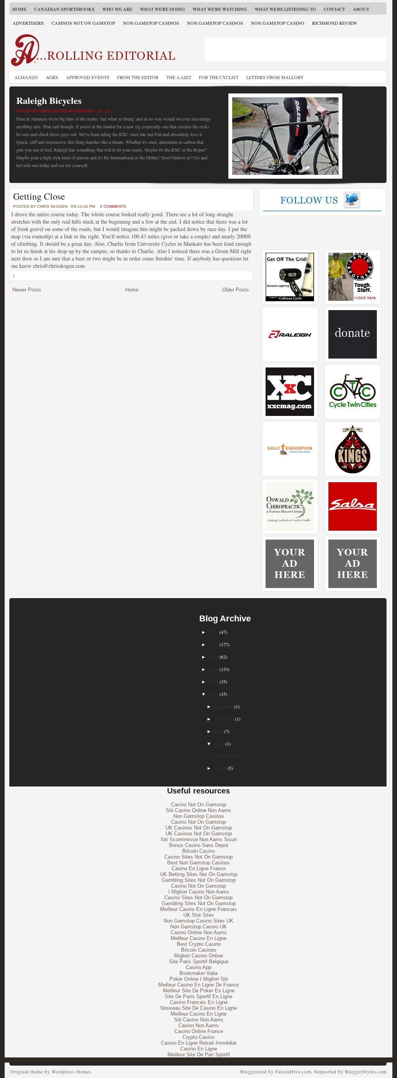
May (218, 731)
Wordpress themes (71, 1071)
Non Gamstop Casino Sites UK (198, 921)
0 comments (113, 206)
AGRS (52, 77)
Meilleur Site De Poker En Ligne (199, 990)
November (224, 719)
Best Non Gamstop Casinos (198, 863)
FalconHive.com (293, 1071)
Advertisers (28, 23)
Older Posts (235, 290)
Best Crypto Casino (199, 944)
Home (19, 9)
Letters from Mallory (275, 77)
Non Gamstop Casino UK (198, 927)
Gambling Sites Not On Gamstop (199, 880)
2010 (213, 657)
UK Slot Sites (198, 915)
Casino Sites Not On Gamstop (198, 857)
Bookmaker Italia (198, 973)
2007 (213, 694)
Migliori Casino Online (198, 956)
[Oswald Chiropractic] (290, 529)
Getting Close (39, 196)
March (220, 768)
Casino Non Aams (198, 1025)
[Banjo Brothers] (352, 299)
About (361, 9)
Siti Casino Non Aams (198, 1020)
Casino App (198, 967)
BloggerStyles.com (366, 1071)
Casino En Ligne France (199, 868)
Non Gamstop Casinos (151, 23)
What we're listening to (285, 9)
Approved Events (87, 77)
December (223, 706)
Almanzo (26, 77)
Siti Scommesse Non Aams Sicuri (199, 839)
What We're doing (162, 9)
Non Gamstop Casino (277, 23)
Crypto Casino (198, 1037)
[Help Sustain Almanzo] (352, 357)
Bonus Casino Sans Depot (198, 845)
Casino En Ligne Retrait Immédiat (198, 1043)
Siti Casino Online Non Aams (198, 810)
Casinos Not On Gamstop (83, 23)
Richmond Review (334, 23)
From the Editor (138, 77)
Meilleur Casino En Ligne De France (198, 985)
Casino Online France (198, 1031)
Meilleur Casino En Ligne (198, 938)
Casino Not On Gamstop (198, 804)
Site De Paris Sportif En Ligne (198, 996)
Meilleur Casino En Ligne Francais (198, 909)
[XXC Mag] (290, 414)
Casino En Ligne (198, 1049)
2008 (213, 681)
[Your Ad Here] (290, 586)
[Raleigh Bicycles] (290, 357)
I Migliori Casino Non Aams (198, 892)
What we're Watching (220, 9)
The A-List (178, 77)
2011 (213, 644)
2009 (213, 669)
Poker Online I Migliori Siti (198, 979)
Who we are (117, 9)
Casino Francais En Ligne (199, 1002)
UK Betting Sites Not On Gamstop (198, 874)
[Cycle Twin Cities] (352, 414)
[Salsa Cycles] (352, 529)
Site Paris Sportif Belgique (198, 961)
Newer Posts (26, 290)
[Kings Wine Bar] (352, 471)
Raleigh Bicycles (48, 100)
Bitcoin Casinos (198, 950)
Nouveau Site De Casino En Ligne (199, 1008)
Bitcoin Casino (198, 851)
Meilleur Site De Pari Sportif (198, 1054)
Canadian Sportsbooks (64, 9)
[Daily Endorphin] (290, 471)
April (219, 743)
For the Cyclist (218, 77)
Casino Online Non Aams (199, 932)
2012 (213, 632)
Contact (334, 9)
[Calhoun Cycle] (290, 299)
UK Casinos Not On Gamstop (199, 828)
